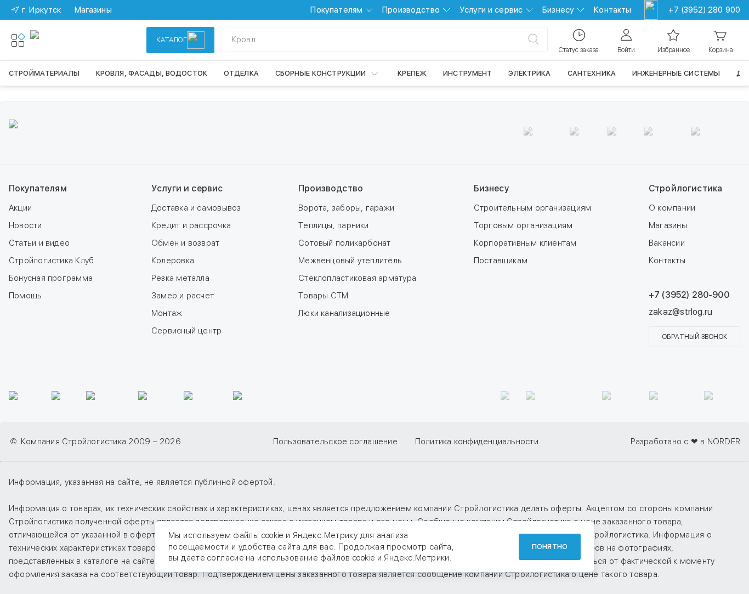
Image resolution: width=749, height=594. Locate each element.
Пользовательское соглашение (335, 441)
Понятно (550, 546)
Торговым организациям (523, 225)
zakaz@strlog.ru (680, 312)
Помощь (25, 296)
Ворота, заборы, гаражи (346, 208)
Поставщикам (500, 260)
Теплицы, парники (333, 225)
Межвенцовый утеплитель (350, 260)
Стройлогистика (685, 188)
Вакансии (667, 243)
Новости (25, 225)
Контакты (612, 10)
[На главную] (70, 40)
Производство (411, 10)
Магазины (668, 225)
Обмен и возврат (185, 243)
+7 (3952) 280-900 (689, 295)
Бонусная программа (51, 278)
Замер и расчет (182, 296)
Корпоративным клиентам (525, 243)
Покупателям (336, 10)
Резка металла (180, 278)
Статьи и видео (39, 243)
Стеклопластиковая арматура (357, 278)
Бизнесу (558, 10)
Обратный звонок (694, 337)
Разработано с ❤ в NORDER (685, 441)
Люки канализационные (344, 313)
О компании (672, 208)
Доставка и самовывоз (196, 208)
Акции (20, 208)
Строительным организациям (533, 208)
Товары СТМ (323, 296)
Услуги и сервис (491, 10)
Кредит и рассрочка (191, 225)
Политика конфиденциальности (476, 441)
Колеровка (172, 260)
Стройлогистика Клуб (51, 260)
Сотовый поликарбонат (344, 243)
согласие (225, 558)
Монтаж (166, 313)
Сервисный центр (186, 331)
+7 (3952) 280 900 (704, 10)
